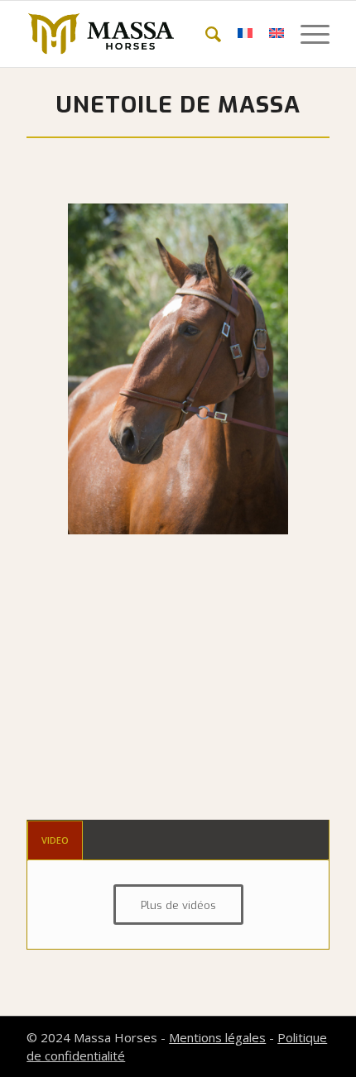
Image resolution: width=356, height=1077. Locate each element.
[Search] (205, 34)
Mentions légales (217, 1037)
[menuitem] (205, 34)
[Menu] (307, 34)
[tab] (55, 840)
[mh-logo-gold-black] (147, 34)
